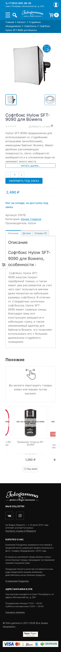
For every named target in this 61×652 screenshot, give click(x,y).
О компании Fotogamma (17, 581)
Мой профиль (55, 4)
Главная (9, 22)
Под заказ (32, 468)
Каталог (21, 22)
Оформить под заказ (24, 180)
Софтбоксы (30, 26)
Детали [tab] (27, 233)
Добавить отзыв (39, 126)
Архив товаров (31, 219)
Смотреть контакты (15, 612)
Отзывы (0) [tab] (41, 233)
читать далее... (30, 165)
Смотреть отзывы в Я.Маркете (20, 531)
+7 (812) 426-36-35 (19, 3)
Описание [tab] (13, 233)
